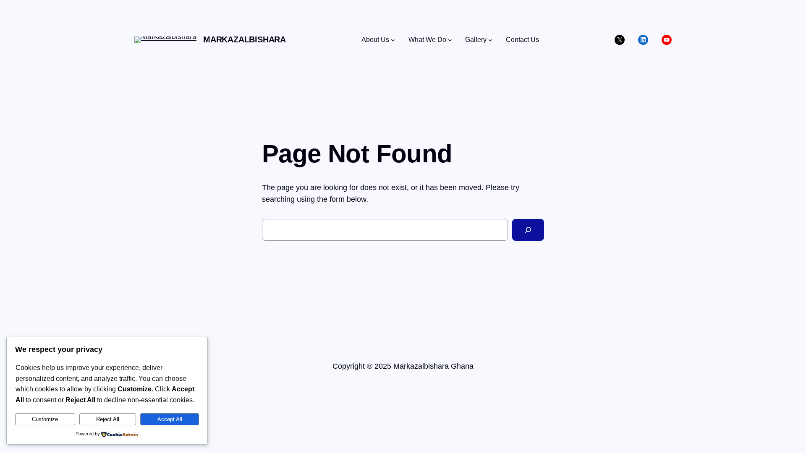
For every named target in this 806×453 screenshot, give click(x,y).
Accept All (169, 419)
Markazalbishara (244, 39)
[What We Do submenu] (450, 40)
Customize (45, 419)
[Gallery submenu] (490, 40)
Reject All (107, 419)
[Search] (528, 230)
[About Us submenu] (393, 40)
